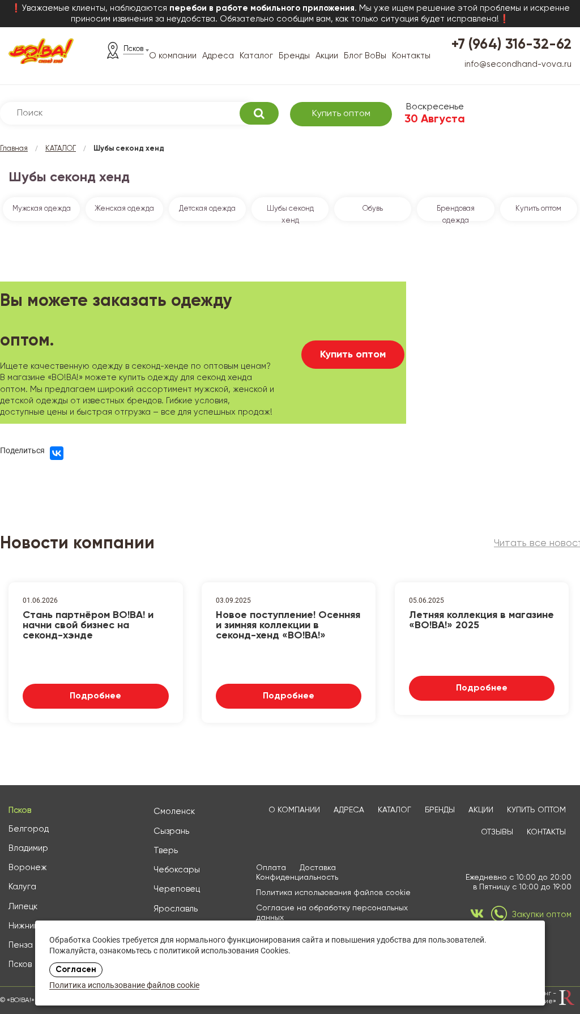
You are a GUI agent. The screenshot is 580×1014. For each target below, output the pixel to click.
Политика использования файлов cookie (333, 893)
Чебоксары (176, 870)
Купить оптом (341, 113)
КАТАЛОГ (60, 148)
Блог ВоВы (365, 56)
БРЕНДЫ (440, 810)
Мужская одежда (41, 208)
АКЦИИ (480, 810)
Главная (14, 148)
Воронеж (27, 867)
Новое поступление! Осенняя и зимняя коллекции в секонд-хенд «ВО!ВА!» (288, 624)
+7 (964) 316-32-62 (511, 45)
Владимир (28, 848)
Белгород (28, 829)
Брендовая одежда (456, 213)
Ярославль (175, 909)
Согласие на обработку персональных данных (332, 913)
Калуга (22, 887)
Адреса (218, 56)
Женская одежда (124, 208)
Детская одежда (207, 208)
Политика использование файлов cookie (124, 986)
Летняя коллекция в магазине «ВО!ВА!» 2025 (481, 620)
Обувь (372, 208)
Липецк (22, 906)
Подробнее (95, 696)
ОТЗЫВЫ (497, 832)
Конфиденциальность (297, 877)
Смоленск (174, 811)
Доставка (318, 868)
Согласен (76, 970)
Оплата (271, 868)
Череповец (176, 889)
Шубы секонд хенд (290, 213)
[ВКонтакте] (56, 453)
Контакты (411, 56)
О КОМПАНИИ (294, 810)
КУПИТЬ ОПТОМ (536, 810)
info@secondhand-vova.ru (518, 64)
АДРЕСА (349, 810)
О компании (173, 56)
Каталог (256, 56)
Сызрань (171, 831)
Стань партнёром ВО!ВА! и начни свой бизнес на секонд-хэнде (88, 624)
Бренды (294, 56)
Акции (326, 56)
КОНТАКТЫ (546, 832)
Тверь (165, 850)
